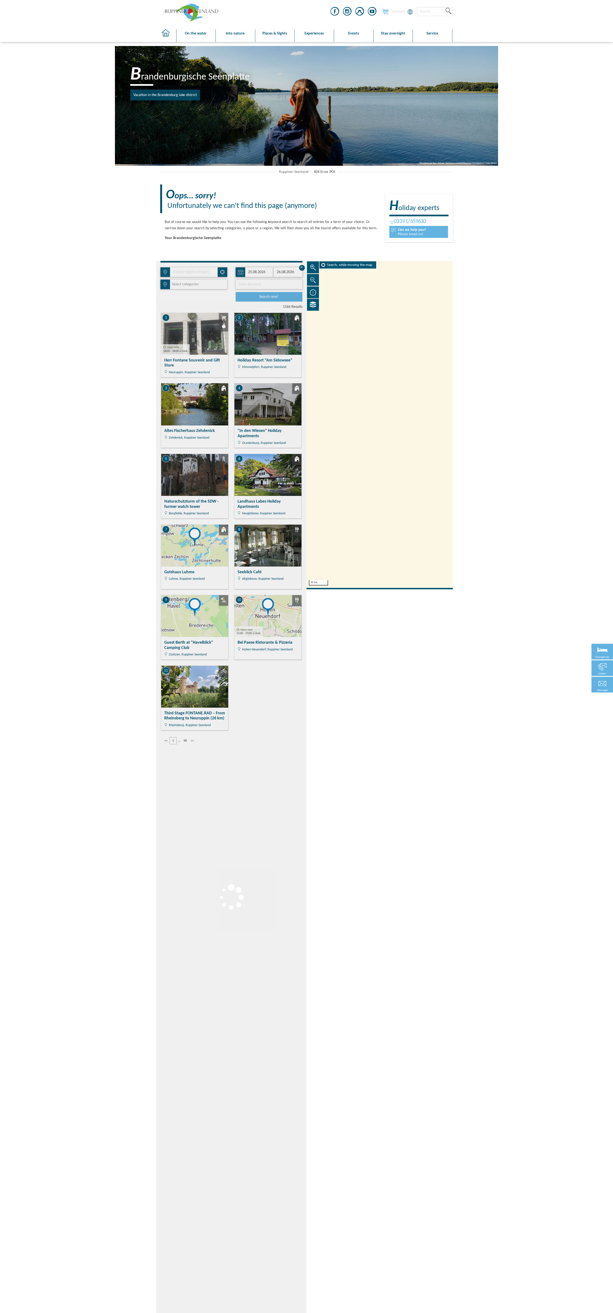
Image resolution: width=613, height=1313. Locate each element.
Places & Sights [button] (274, 33)
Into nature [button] (235, 33)
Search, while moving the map (349, 265)
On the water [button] (196, 33)
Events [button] (353, 33)
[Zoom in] (313, 267)
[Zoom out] (313, 280)
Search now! (268, 297)
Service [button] (432, 33)
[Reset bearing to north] (313, 292)
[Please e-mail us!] (418, 232)
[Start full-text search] (448, 11)
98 (185, 741)
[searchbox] (195, 272)
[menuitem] (398, 12)
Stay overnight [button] (393, 33)
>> (192, 741)
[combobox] (193, 272)
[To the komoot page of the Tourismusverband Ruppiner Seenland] (359, 12)
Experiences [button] (314, 33)
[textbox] (184, 284)
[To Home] (168, 35)
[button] (602, 684)
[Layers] (313, 305)
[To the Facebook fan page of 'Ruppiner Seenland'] (334, 12)
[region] (379, 424)
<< (166, 741)
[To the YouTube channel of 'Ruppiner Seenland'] (372, 12)
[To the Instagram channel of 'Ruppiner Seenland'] (347, 12)
